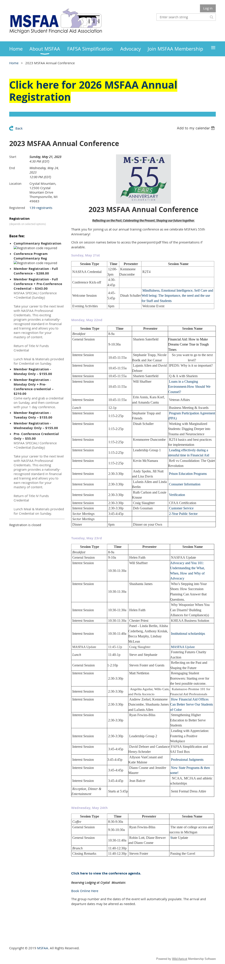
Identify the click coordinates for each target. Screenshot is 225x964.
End (12, 168)
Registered (17, 208)
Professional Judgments (187, 759)
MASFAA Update (183, 647)
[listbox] (196, 128)
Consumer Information (184, 484)
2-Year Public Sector (183, 514)
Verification (177, 495)
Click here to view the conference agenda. (106, 873)
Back (19, 128)
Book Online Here (84, 891)
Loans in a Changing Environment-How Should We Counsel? (189, 387)
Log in (207, 8)
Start (12, 157)
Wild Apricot (179, 958)
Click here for (44, 85)
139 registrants (40, 207)
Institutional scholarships (188, 633)
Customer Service (181, 508)
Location (15, 183)
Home (13, 63)
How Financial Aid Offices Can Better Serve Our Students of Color (191, 704)
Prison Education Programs (188, 474)
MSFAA (42, 948)
